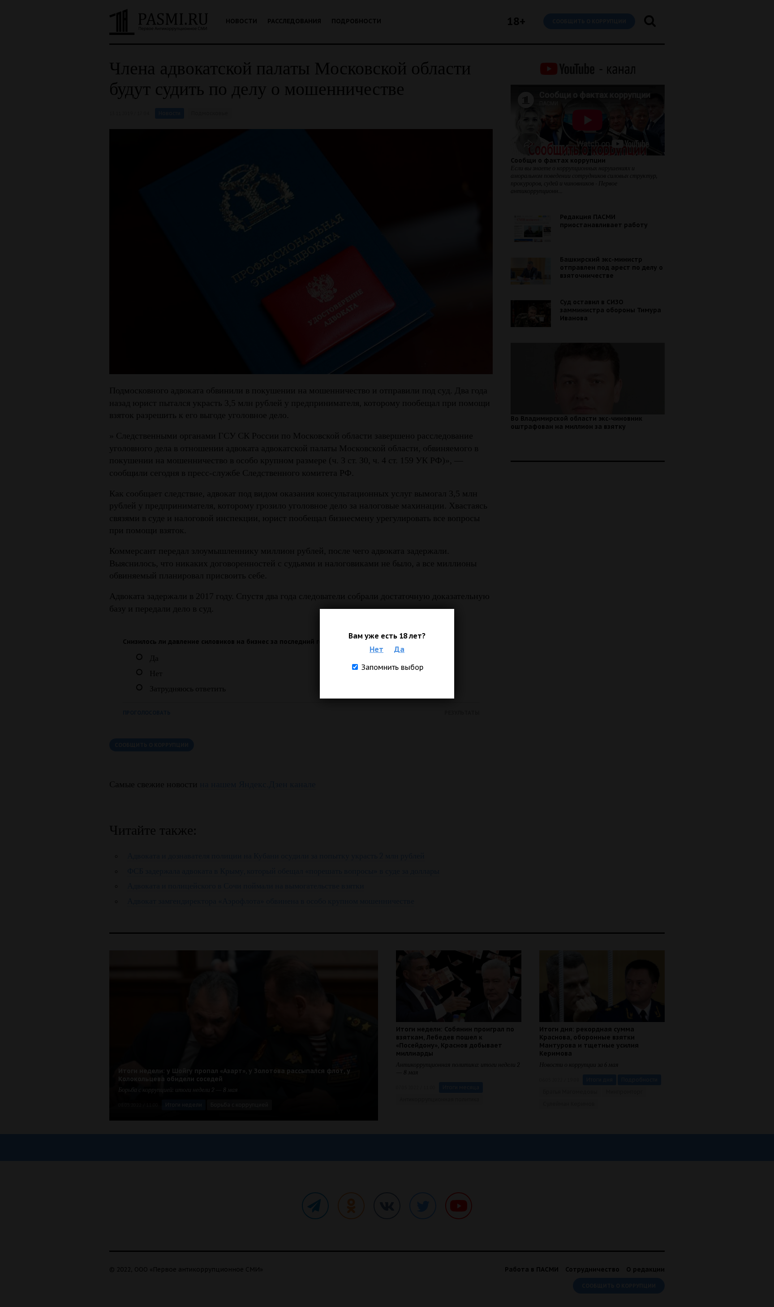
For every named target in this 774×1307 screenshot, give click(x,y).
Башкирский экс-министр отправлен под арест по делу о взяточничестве (611, 267)
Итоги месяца (461, 1087)
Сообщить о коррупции (589, 21)
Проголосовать (147, 712)
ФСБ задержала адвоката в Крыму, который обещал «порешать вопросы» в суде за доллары (283, 871)
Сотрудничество (592, 1269)
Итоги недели (183, 1104)
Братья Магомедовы (570, 1091)
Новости (241, 21)
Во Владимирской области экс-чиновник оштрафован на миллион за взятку (576, 422)
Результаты (461, 712)
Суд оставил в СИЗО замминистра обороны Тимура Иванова (610, 310)
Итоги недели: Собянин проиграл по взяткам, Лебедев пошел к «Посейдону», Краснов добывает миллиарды (455, 1041)
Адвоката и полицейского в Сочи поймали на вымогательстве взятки (245, 886)
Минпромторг (624, 1091)
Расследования (294, 21)
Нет (376, 649)
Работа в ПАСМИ (532, 1269)
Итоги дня (599, 1079)
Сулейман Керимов (569, 1103)
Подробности (356, 21)
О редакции (645, 1269)
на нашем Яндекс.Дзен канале (258, 784)
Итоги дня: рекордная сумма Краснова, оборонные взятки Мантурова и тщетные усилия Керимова (589, 1041)
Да (399, 649)
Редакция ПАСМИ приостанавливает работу (604, 221)
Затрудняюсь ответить (188, 689)
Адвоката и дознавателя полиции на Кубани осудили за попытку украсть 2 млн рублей (276, 856)
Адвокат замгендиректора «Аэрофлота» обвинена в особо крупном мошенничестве (270, 901)
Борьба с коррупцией (239, 1104)
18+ (516, 21)
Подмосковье (209, 113)
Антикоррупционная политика (439, 1099)
